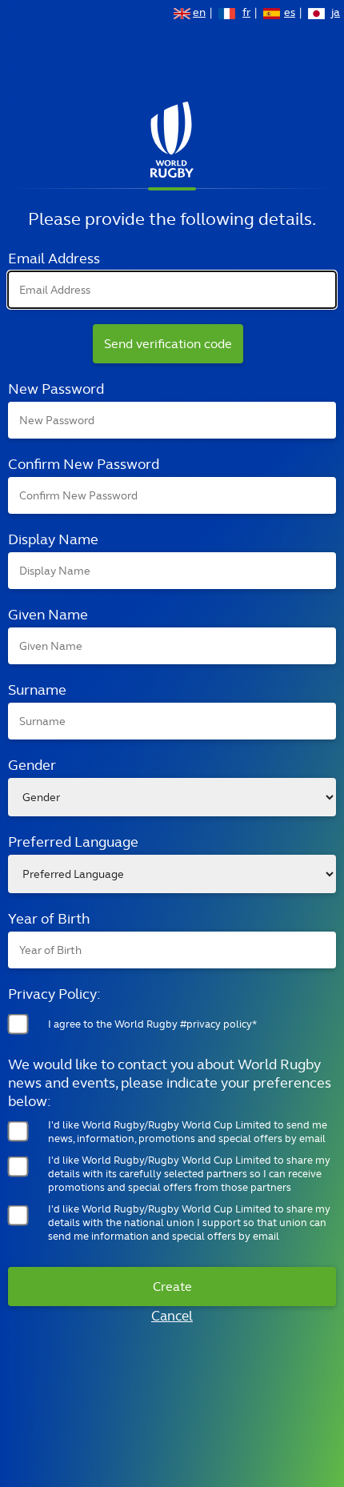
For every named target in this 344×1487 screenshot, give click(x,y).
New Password (56, 388)
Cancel (172, 1316)
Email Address (54, 258)
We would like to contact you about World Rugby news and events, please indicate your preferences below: (169, 1082)
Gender (32, 765)
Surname (37, 689)
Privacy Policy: (54, 993)
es (289, 13)
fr (246, 13)
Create (172, 1286)
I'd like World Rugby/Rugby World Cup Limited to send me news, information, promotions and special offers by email (187, 1131)
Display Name (53, 539)
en (199, 13)
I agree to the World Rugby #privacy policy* (152, 1024)
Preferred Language (73, 841)
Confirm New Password (83, 464)
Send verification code (168, 343)
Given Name (48, 614)
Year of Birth (49, 918)
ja (335, 13)
